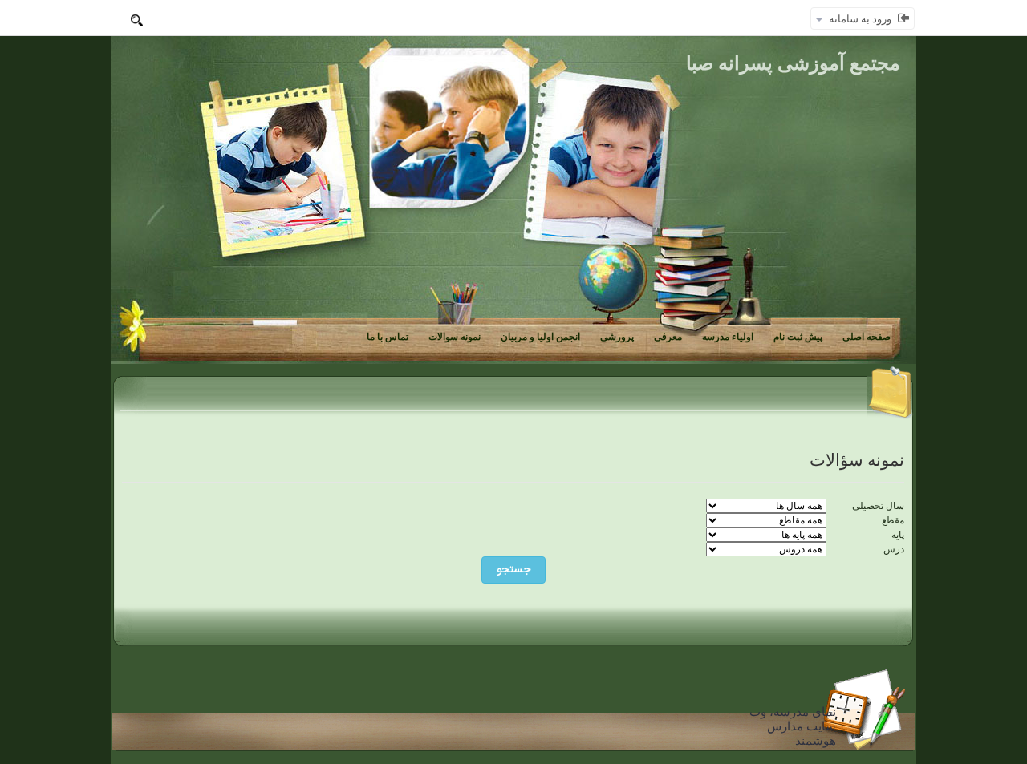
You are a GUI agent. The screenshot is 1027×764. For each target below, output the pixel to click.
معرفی (668, 336)
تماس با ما (387, 336)
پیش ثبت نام (797, 336)
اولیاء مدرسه (727, 336)
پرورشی (617, 336)
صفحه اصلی (866, 336)
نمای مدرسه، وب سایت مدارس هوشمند (792, 726)
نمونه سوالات (454, 336)
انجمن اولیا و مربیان (540, 336)
